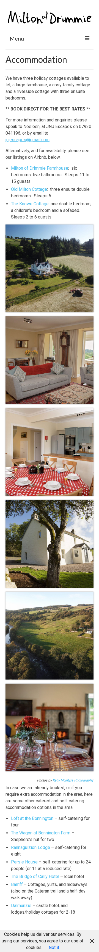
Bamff (17, 884)
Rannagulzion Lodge (30, 847)
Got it (54, 947)
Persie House (24, 862)
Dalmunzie (21, 905)
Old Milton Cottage (29, 189)
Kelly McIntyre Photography (73, 780)
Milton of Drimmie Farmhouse (39, 168)
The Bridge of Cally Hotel (35, 876)
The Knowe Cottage (30, 203)
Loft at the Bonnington (32, 818)
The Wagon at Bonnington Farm (40, 833)
